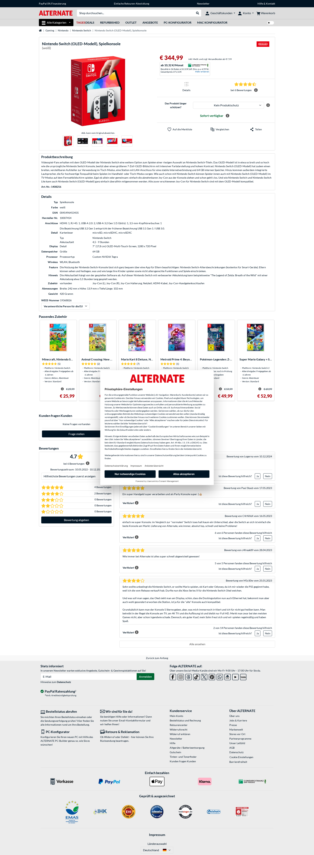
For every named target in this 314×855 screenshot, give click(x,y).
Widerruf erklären (180, 734)
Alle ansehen (197, 644)
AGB (232, 747)
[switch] (270, 23)
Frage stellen (76, 434)
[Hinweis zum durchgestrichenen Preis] (62, 389)
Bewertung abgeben (76, 520)
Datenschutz (64, 681)
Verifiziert (128, 503)
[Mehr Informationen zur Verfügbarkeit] (227, 116)
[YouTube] (235, 676)
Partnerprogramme (240, 738)
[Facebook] (173, 676)
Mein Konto (176, 715)
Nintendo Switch (81, 30)
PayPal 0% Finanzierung (52, 3)
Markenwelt (236, 729)
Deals (85, 22)
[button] (220, 129)
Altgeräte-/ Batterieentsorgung (187, 747)
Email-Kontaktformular (132, 720)
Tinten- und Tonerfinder (183, 756)
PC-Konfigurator (177, 22)
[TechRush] (227, 676)
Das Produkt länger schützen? (176, 105)
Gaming (49, 30)
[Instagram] (181, 676)
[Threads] (188, 676)
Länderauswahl (157, 843)
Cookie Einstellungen (241, 757)
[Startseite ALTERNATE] (56, 13)
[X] (204, 676)
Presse (233, 725)
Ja (257, 476)
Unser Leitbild (237, 743)
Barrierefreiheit (238, 761)
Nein (267, 476)
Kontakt (270, 3)
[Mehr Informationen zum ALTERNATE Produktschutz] (268, 105)
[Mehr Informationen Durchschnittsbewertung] (256, 90)
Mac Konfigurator (212, 22)
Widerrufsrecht (178, 729)
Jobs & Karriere (238, 720)
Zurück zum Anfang (157, 658)
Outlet (131, 22)
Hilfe (260, 3)
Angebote (150, 22)
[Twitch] (243, 676)
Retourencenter (179, 725)
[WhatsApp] (220, 676)
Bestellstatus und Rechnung (185, 720)
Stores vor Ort (237, 734)
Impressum (157, 835)
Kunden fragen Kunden (183, 761)
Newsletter (203, 3)
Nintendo (63, 30)
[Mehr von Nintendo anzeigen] (263, 46)
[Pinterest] (212, 676)
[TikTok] (196, 676)
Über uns (234, 715)
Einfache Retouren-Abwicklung (131, 3)
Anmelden (145, 676)
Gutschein (175, 752)
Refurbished (110, 22)
